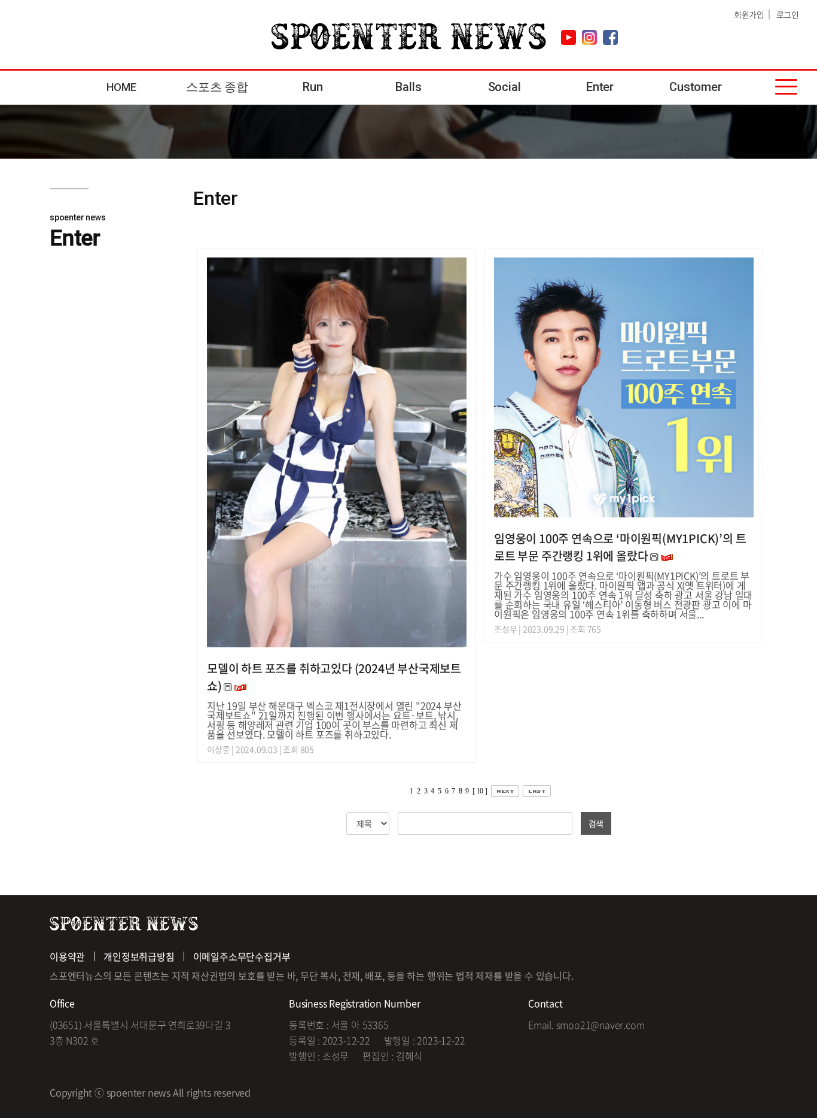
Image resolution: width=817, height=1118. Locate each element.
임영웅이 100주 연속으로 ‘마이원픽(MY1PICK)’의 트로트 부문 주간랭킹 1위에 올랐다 (620, 546)
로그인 (787, 14)
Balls (408, 87)
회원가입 (749, 14)
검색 (596, 823)
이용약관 (67, 956)
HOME (121, 87)
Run (312, 87)
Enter (600, 87)
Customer (695, 87)
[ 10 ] (479, 791)
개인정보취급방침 (138, 956)
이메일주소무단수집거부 (242, 956)
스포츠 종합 (217, 87)
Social (504, 87)
